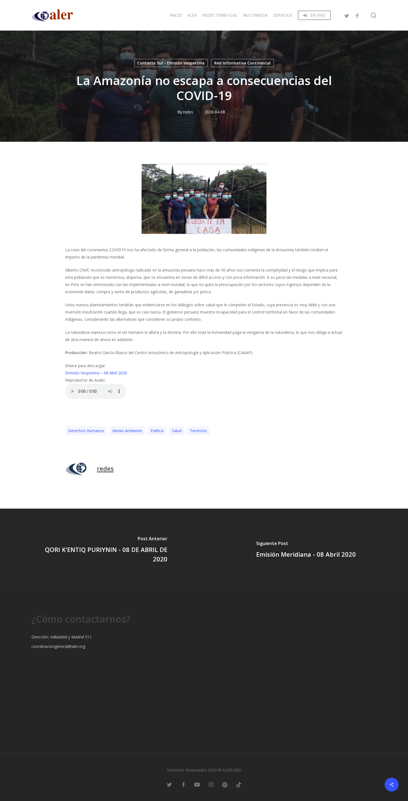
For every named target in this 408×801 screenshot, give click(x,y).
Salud (177, 430)
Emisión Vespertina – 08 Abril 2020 (96, 372)
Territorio (198, 430)
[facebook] (357, 15)
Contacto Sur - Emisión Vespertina (171, 63)
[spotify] (225, 784)
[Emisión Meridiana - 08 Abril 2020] (306, 550)
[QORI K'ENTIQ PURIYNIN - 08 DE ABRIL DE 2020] (102, 550)
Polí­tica (156, 430)
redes (188, 112)
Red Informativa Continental (242, 63)
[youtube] (197, 784)
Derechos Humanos (86, 430)
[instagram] (211, 784)
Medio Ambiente (127, 430)
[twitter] (347, 15)
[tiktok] (239, 784)
